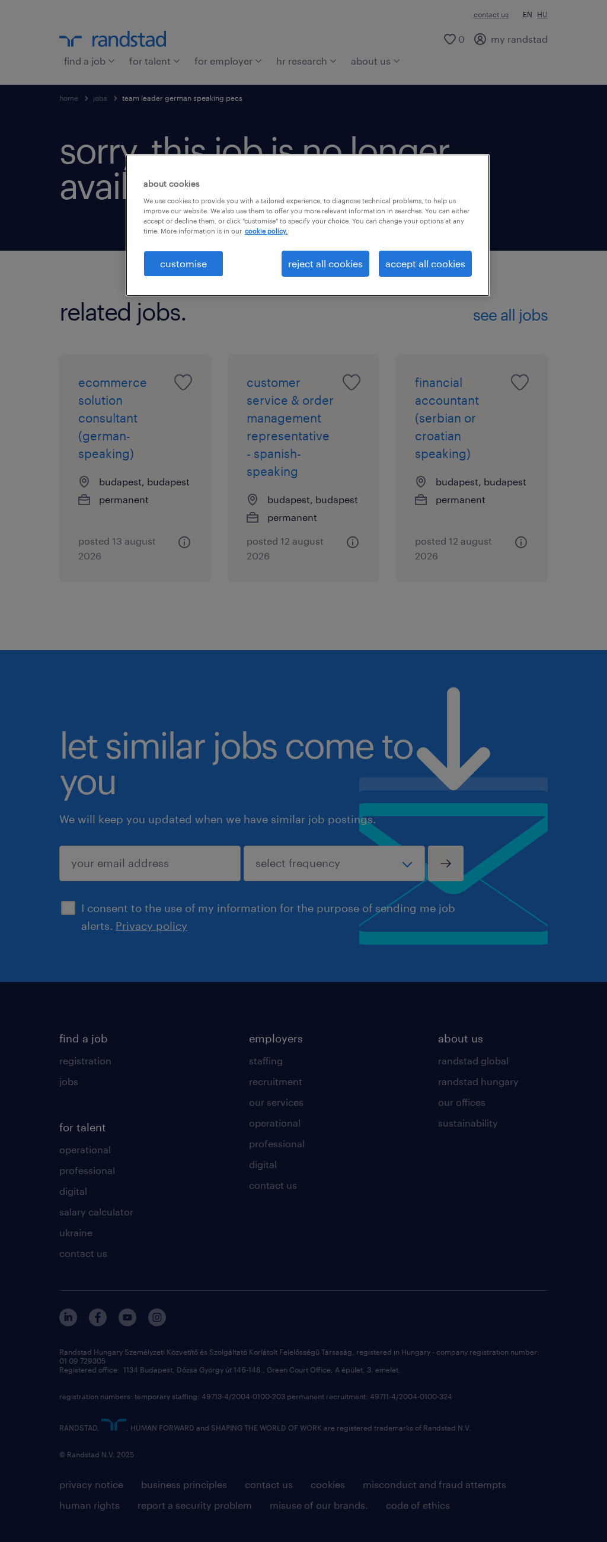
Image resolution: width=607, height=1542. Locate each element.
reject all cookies (325, 263)
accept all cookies (425, 263)
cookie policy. (266, 231)
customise (183, 263)
